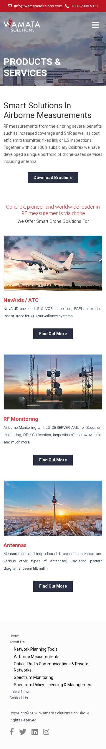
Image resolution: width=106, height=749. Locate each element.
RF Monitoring (21, 419)
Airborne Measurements (36, 656)
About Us (17, 642)
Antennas (15, 545)
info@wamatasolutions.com (37, 6)
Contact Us (18, 698)
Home (14, 636)
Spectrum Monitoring (33, 677)
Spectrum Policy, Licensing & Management (53, 684)
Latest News (19, 691)
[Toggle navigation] (95, 25)
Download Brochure (53, 177)
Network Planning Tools (35, 649)
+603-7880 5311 (84, 6)
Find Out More (53, 333)
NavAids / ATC (21, 300)
